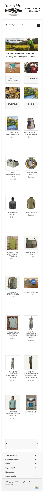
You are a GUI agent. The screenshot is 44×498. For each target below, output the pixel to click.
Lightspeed (9, 484)
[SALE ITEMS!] (13, 93)
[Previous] (6, 444)
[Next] (37, 444)
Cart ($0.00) (32, 8)
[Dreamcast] (15, 444)
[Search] (6, 25)
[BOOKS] (31, 93)
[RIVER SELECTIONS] (13, 67)
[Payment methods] (36, 487)
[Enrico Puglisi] (33, 444)
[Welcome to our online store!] (22, 44)
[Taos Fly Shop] (13, 10)
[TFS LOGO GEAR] (31, 67)
